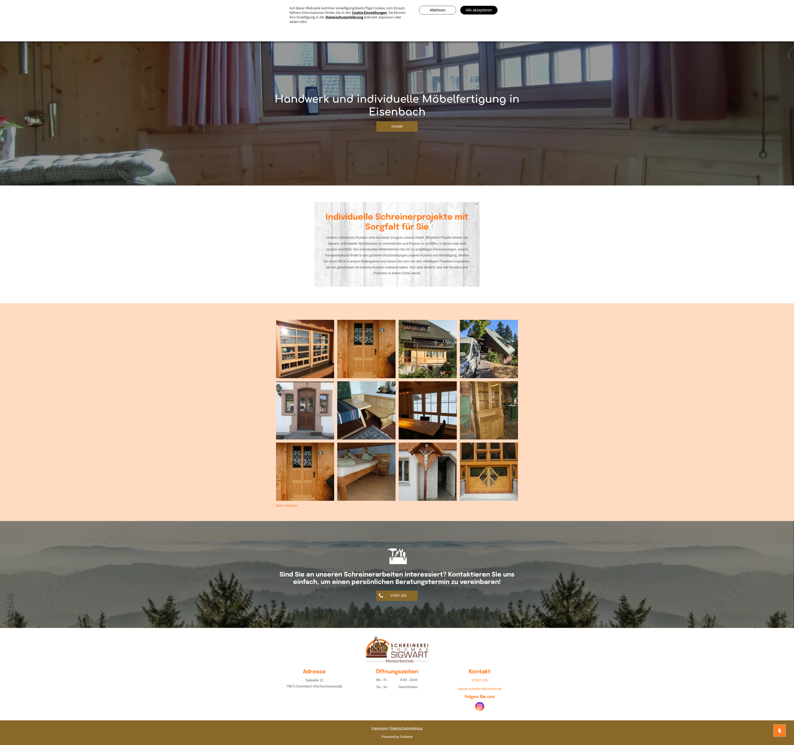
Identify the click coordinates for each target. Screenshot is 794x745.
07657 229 (480, 680)
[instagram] (479, 707)
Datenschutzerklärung (406, 728)
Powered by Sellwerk (397, 737)
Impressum (380, 728)
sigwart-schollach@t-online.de (479, 689)
